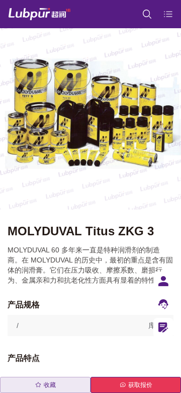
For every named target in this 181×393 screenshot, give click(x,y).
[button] (90, 325)
